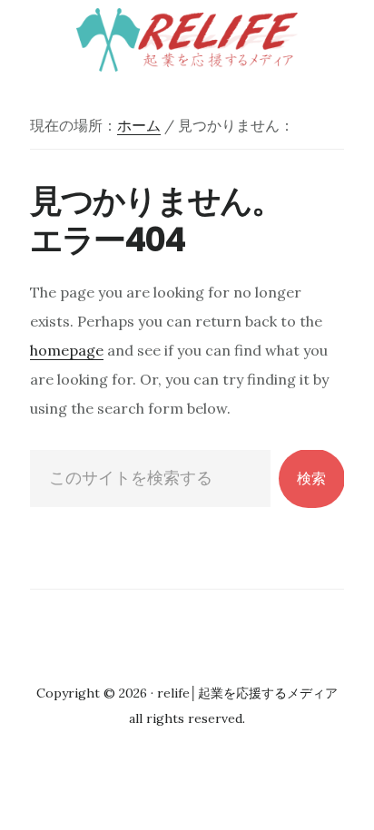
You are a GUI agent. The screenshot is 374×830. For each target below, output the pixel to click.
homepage (66, 350)
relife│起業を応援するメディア (187, 40)
